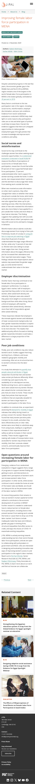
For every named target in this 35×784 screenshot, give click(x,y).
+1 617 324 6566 (7, 734)
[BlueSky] (19, 780)
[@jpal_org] (11, 780)
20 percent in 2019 (8, 99)
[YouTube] (23, 780)
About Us (13, 12)
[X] (15, 780)
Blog (23, 12)
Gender (16, 37)
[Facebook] (27, 780)
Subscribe (8, 753)
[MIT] (17, 774)
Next (29, 580)
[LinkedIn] (8, 780)
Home (4, 12)
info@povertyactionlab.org (10, 737)
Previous (7, 580)
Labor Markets (7, 37)
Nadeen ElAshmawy (15, 49)
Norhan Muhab (7, 51)
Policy (4, 573)
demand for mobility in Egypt (22, 410)
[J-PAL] (8, 5)
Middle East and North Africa (12, 32)
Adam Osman (18, 51)
